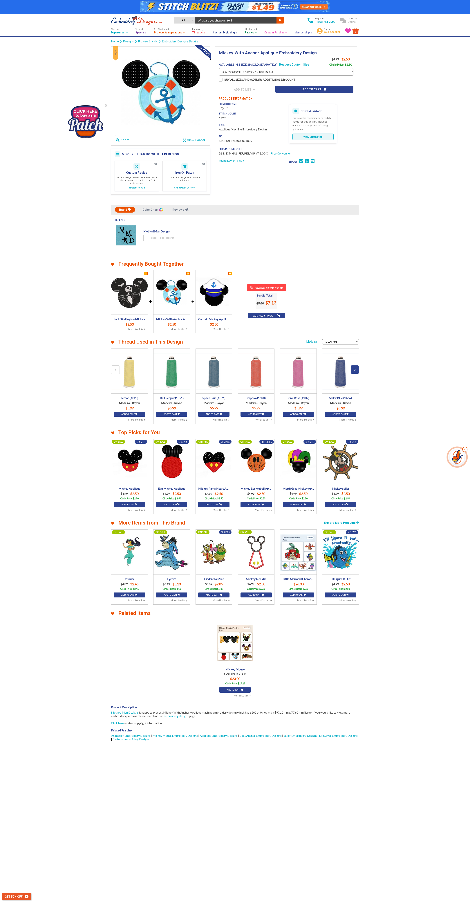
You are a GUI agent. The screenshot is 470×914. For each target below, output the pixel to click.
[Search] (280, 20)
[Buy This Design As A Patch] (85, 120)
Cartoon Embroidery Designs (131, 739)
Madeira (311, 341)
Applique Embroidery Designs (219, 735)
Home (115, 41)
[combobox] (235, 20)
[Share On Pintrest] (312, 161)
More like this (135, 329)
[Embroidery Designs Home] (136, 20)
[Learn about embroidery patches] (204, 164)
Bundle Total (264, 295)
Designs (128, 41)
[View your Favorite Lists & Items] (348, 31)
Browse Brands (148, 41)
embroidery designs (176, 716)
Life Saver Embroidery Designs (338, 735)
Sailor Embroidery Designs (301, 735)
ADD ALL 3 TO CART (264, 315)
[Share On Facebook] (307, 161)
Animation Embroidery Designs (131, 735)
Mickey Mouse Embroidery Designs (175, 735)
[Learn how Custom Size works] (156, 164)
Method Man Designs (124, 712)
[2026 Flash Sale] (235, 7)
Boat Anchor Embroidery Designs (260, 735)
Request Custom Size (294, 64)
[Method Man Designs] (126, 235)
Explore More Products (340, 523)
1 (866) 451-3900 (325, 21)
